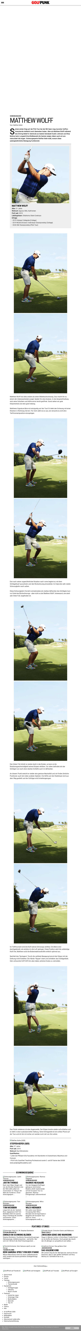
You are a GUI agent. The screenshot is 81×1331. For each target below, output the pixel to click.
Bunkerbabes (12, 1299)
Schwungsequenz (14, 1282)
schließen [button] (72, 1328)
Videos (6, 1306)
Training (6, 1280)
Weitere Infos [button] (5, 1328)
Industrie (11, 1290)
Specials (11, 1301)
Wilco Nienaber (33, 1207)
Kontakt (6, 1317)
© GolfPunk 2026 (9, 1312)
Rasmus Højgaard (35, 1182)
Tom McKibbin (10, 1207)
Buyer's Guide (12, 1291)
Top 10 (10, 1303)
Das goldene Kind (50, 1250)
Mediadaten (8, 1315)
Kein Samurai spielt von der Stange (21, 1252)
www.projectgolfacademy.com (20, 1163)
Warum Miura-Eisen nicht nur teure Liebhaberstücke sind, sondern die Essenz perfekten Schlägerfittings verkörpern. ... (20, 1256)
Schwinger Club (13, 1297)
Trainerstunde (12, 1284)
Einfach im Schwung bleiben (17, 1234)
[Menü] (2, 2)
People (6, 1276)
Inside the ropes (13, 1295)
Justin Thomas (10, 1182)
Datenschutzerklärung (11, 1321)
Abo (5, 1308)
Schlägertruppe (13, 1288)
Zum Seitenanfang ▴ (40, 1266)
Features (7, 1293)
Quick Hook (8, 1275)
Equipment (7, 1286)
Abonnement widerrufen (12, 1319)
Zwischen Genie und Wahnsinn (56, 1234)
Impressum (8, 1313)
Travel (6, 1278)
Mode (6, 1305)
